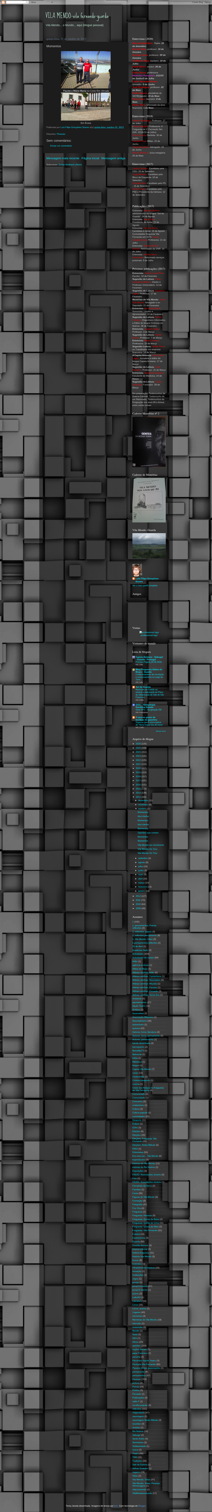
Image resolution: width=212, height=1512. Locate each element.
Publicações (138, 1398)
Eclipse (135, 1124)
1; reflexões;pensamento (144, 935)
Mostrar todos (161, 731)
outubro (142, 808)
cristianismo (138, 1105)
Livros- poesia (139, 1308)
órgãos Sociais (139, 1349)
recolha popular (140, 1405)
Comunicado (138, 1094)
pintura (135, 1383)
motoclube (137, 1327)
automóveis (138, 1024)
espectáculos (138, 1160)
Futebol (136, 1234)
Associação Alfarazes (142, 1017)
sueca (135, 1450)
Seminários (137, 1442)
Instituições (137, 1275)
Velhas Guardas (140, 1468)
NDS (134, 1338)
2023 (138, 756)
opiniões (136, 1346)
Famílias (136, 1189)
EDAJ (135, 1127)
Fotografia (137, 1204)
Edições (136, 1131)
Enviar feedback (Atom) (70, 164)
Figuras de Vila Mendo (143, 1197)
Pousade (136, 1394)
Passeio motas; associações (146, 1368)
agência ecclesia (140, 965)
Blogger (142, 1506)
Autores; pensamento (142, 1039)
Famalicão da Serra (142, 1186)
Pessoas (61, 134)
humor (135, 1260)
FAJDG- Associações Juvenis (146, 1182)
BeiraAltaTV (138, 1051)
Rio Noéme (137, 1431)
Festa (135, 1193)
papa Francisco (140, 1353)
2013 (138, 797)
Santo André (138, 1439)
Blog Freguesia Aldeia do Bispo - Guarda (149, 670)
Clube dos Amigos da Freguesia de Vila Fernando (148, 1089)
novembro (143, 804)
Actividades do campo (143, 957)
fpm (116, 1506)
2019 (138, 772)
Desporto (136, 1120)
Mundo (135, 1331)
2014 (138, 793)
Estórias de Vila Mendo (143, 1163)
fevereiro (143, 887)
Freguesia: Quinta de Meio (145, 1227)
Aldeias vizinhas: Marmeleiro (146, 980)
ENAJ (135, 1149)
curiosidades (138, 1116)
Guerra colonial (139, 1249)
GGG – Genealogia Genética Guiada (145, 706)
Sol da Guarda (143, 687)
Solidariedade (139, 1446)
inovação (136, 1271)
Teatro (135, 1453)
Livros (135, 1305)
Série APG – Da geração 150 (149, 710)
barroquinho (138, 1047)
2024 (138, 752)
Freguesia (137, 1212)
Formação (137, 1201)
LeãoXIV (136, 1297)
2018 (138, 776)
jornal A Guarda (140, 1286)
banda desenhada (141, 1043)
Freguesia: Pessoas (142, 1215)
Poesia (135, 1387)
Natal (135, 1334)
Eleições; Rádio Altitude (143, 1145)
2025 (138, 748)
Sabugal (136, 1435)
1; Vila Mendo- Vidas (142, 939)
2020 (138, 768)
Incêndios (137, 1264)
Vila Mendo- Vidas (141, 1479)
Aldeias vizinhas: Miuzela (144, 984)
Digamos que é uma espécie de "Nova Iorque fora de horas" (149, 723)
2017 (138, 780)
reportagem (138, 1416)
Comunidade (138, 1098)
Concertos (137, 1101)
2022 (138, 760)
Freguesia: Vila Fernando (144, 1230)
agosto (142, 862)
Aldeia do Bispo (140, 969)
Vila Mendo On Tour (147, 849)
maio (141, 874)
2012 (138, 896)
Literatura (137, 1301)
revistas (136, 1427)
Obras (135, 1342)
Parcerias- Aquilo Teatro (144, 1360)
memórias (137, 1316)
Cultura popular (140, 1113)
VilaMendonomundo (142, 1493)
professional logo (149, 635)
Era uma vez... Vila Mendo (145, 1156)
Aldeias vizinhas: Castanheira (146, 976)
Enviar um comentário (61, 146)
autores (136, 1028)
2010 (138, 904)
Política (136, 1390)
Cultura (136, 1109)
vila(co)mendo (139, 1489)
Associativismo (139, 1021)
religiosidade (138, 1412)
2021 (138, 764)
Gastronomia (138, 1238)
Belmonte (137, 1054)
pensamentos (139, 1375)
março (141, 883)
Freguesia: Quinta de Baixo (145, 1219)
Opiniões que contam (148, 833)
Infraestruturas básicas (143, 1268)
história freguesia (140, 1253)
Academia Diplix (140, 950)
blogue (135, 1065)
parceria (136, 1357)
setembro (143, 858)
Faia (134, 1178)
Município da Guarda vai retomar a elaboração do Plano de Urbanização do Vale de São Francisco (150, 693)
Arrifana (136, 1010)
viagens (136, 1472)
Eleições (136, 1135)
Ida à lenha (143, 816)
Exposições (138, 1171)
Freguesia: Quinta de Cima (145, 1223)
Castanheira (138, 1076)
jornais (135, 1282)
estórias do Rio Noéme (143, 1167)
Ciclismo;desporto (141, 1080)
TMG (134, 1457)
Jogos (135, 1279)
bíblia (135, 1058)
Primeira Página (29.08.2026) (149, 662)
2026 (138, 744)
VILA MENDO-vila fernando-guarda (76, 16)
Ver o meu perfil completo (145, 585)
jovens (135, 1293)
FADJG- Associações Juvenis (146, 1174)
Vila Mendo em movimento (151, 845)
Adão (135, 961)
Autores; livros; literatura (144, 1032)
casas (135, 1073)
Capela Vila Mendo (141, 1069)
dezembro (143, 800)
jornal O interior (140, 1290)
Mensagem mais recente (62, 158)
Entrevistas (137, 1152)
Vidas (135, 1476)
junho (141, 870)
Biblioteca (137, 1062)
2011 (138, 900)
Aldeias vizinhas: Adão (143, 972)
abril (140, 879)
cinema (136, 1084)
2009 (138, 908)
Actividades (138, 954)
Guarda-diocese (140, 1245)
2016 (138, 785)
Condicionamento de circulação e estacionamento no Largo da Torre (150, 677)
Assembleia (138, 1013)
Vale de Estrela (139, 1465)
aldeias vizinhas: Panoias (144, 987)
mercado (136, 1323)
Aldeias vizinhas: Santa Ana (145, 995)
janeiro (142, 891)
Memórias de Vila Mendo (144, 1320)
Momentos (143, 812)
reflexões (136, 1409)
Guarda (136, 1241)
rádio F (135, 1401)
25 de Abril (137, 946)
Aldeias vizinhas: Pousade (145, 991)
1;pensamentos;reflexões (144, 943)
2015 (138, 789)
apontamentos (139, 1002)
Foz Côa (136, 1208)
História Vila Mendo (141, 1256)
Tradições (137, 1461)
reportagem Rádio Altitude (145, 1420)
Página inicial (90, 158)
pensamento (138, 1372)
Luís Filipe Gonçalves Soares (147, 580)
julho (141, 866)
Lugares (136, 1312)
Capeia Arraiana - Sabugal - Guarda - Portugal (149, 658)
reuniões (136, 1424)
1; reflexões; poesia (142, 932)
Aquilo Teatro (138, 1006)
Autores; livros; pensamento (146, 1036)
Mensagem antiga (113, 158)
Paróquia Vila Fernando (144, 1364)
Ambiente (137, 998)
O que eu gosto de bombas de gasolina (146, 718)
